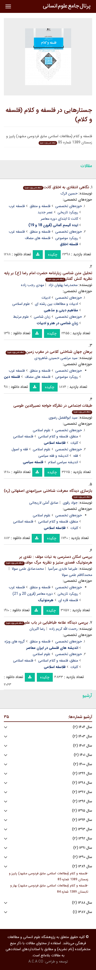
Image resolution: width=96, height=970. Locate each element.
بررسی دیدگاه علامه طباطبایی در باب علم (47, 623)
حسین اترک (69, 193)
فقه (75, 456)
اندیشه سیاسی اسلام (63, 462)
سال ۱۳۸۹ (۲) (82, 866)
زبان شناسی (42, 317)
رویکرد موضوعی (66, 238)
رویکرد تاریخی (68, 212)
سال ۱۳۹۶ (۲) (82, 801)
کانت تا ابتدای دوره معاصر (59, 219)
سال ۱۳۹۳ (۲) (82, 829)
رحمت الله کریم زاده (63, 629)
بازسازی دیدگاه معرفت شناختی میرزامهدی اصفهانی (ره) (48, 493)
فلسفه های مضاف (37, 238)
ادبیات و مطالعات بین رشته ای (56, 304)
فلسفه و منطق (40, 206)
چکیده (52, 254)
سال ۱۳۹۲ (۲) (82, 838)
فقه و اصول (20, 449)
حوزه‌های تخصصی (68, 206)
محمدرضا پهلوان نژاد (63, 285)
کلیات (74, 443)
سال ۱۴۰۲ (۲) (82, 745)
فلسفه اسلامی (23, 436)
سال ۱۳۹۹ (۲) (82, 773)
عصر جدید (45, 212)
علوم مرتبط (21, 317)
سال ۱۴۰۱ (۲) (83, 755)
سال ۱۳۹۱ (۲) (82, 848)
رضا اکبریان (37, 629)
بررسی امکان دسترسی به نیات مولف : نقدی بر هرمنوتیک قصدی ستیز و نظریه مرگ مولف (49, 560)
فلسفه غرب (17, 206)
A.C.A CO (35, 961)
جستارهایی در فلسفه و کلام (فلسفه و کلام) (49, 115)
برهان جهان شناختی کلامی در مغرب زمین (49, 352)
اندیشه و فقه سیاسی (53, 456)
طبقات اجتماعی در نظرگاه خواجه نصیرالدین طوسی (52, 408)
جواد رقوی (70, 503)
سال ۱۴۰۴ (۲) (82, 727)
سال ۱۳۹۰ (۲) (82, 857)
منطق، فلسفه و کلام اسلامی (58, 436)
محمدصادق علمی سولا (28, 569)
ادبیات (45, 297)
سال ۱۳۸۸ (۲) (82, 903)
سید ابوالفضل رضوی (63, 417)
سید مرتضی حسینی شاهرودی (56, 358)
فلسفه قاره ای (68, 600)
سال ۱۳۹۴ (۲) (82, 820)
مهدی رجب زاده (32, 285)
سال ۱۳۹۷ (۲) (82, 792)
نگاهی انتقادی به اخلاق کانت (57, 187)
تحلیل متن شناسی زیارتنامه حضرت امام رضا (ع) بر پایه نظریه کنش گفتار (48, 276)
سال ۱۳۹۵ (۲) (82, 810)
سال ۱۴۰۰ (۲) (82, 764)
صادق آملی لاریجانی (43, 503)
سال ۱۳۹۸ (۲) (82, 783)
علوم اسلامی (21, 304)
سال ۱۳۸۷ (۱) (82, 912)
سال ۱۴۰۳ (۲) (82, 736)
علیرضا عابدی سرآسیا (63, 569)
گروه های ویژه (15, 641)
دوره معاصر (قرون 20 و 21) (33, 594)
